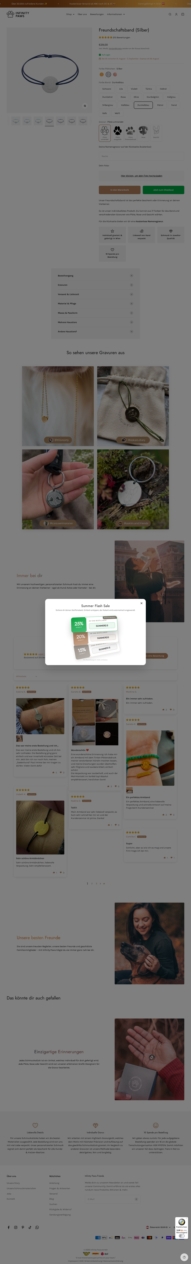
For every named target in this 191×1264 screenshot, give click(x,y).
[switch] (182, 1236)
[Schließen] (141, 603)
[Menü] (186, 1218)
